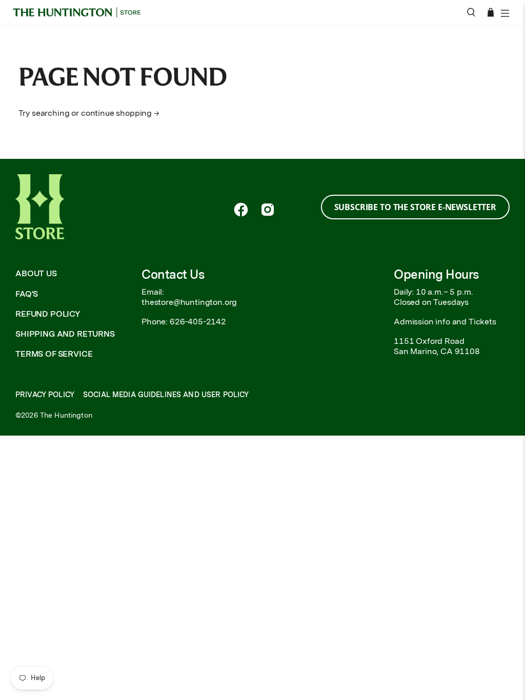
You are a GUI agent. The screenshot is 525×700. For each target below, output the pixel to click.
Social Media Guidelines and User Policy (166, 394)
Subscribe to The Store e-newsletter (415, 207)
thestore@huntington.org (189, 302)
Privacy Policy (44, 394)
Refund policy (47, 314)
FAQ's (26, 294)
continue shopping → (120, 113)
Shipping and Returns (65, 334)
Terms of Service (53, 354)
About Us (36, 273)
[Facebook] (241, 209)
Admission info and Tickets (445, 321)
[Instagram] (267, 209)
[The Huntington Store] (80, 12)
